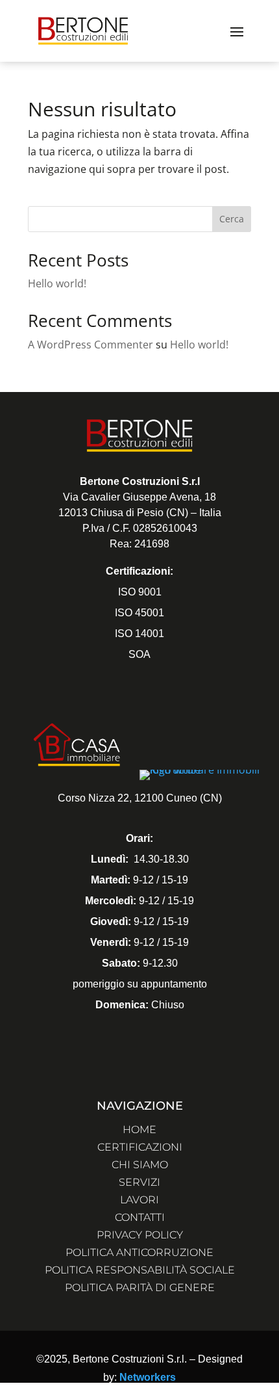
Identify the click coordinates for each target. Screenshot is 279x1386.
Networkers (147, 1377)
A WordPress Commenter (90, 344)
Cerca (231, 219)
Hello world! (57, 283)
